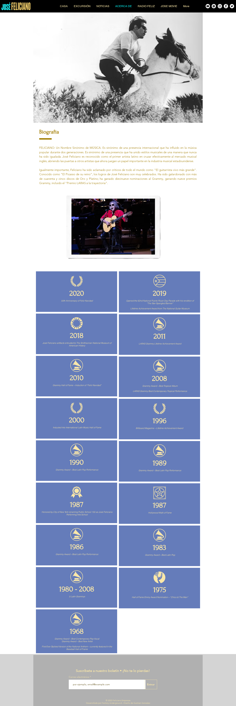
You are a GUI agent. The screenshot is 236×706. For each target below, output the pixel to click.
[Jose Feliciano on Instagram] (220, 6)
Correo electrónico (79, 677)
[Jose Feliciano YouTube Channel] (208, 6)
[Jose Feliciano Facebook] (226, 6)
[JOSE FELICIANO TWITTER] (232, 6)
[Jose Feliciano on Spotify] (214, 6)
